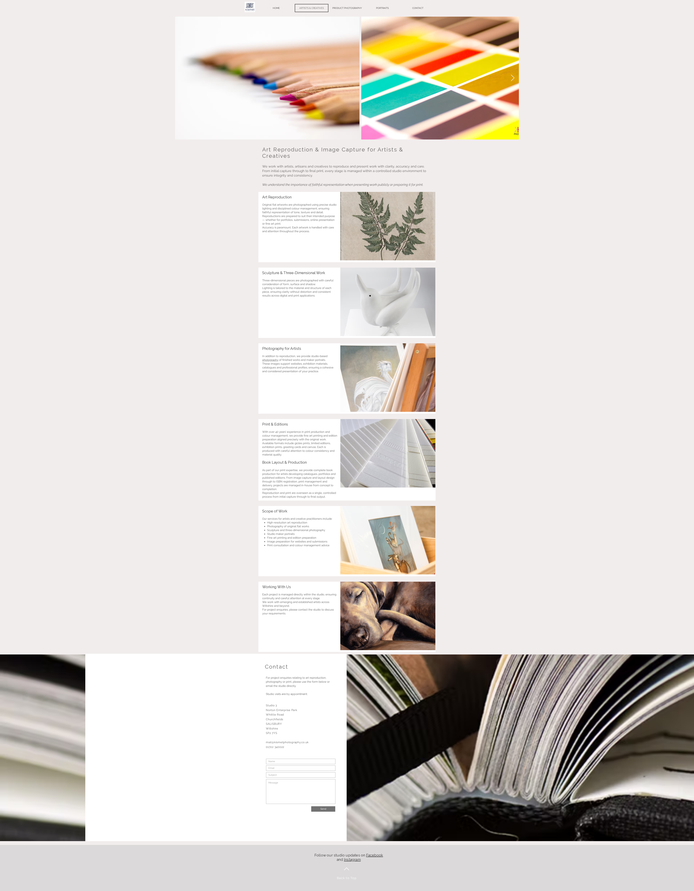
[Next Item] (513, 78)
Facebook (374, 855)
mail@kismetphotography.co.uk (287, 742)
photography (270, 360)
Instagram (352, 859)
